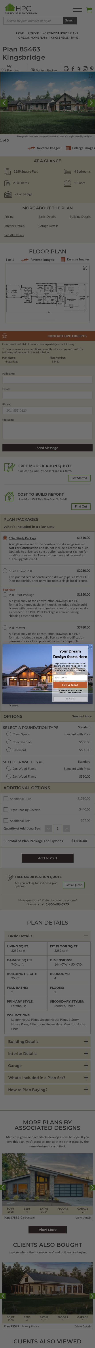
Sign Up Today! (70, 685)
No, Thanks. (70, 699)
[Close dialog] (90, 647)
